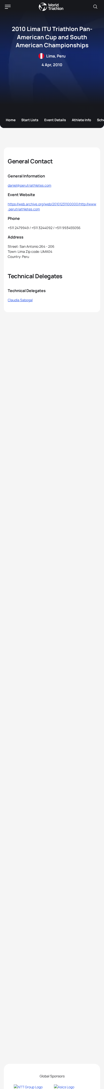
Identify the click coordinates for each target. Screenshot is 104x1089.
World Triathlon (51, 7)
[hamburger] (8, 7)
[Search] (95, 7)
